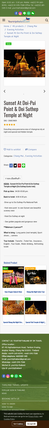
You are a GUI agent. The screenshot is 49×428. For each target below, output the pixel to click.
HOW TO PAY (7, 407)
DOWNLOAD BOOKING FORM (13, 410)
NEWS (4, 393)
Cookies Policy (9, 419)
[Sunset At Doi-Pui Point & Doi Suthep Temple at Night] (24, 63)
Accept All (31, 424)
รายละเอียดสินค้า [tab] (12, 178)
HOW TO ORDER (8, 403)
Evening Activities (33, 156)
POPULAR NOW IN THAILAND (13, 390)
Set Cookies (18, 424)
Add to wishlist (13, 149)
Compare (32, 149)
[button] (45, 20)
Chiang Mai (19, 156)
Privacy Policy (33, 416)
